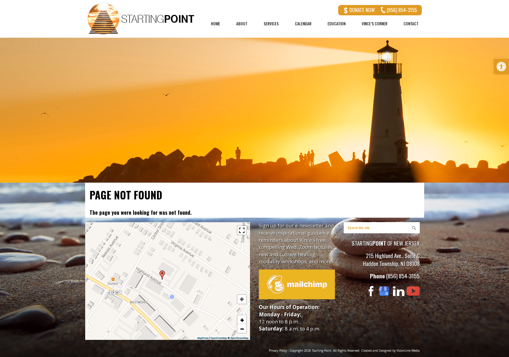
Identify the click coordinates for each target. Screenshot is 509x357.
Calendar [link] (303, 24)
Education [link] (337, 24)
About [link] (241, 24)
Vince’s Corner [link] (374, 24)
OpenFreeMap (218, 337)
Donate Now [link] (362, 10)
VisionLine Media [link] (408, 350)
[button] (162, 275)
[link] (501, 66)
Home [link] (215, 24)
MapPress (202, 337)
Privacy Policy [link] (278, 350)
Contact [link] (411, 24)
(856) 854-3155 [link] (402, 10)
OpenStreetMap (239, 337)
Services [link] (271, 24)
